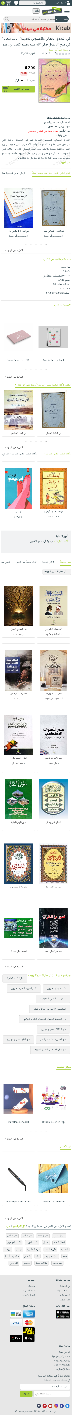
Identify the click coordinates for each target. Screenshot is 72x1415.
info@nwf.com (62, 1365)
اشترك (26, 1394)
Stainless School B (18, 1122)
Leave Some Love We (18, 360)
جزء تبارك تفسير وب (18, 887)
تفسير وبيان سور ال (18, 951)
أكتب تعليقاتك (60, 541)
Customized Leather (53, 1202)
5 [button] (26, 244)
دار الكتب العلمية (15, 978)
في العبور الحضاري (18, 433)
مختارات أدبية (12, 1256)
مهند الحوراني (17, 763)
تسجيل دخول (61, 3)
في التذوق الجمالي (53, 433)
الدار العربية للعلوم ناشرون (24, 988)
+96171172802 (62, 1361)
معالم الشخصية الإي (18, 694)
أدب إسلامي (59, 1236)
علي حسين (52, 763)
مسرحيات (57, 1263)
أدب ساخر (27, 1236)
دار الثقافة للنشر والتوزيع (53, 1029)
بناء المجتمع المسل (18, 629)
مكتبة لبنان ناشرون (56, 988)
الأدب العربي (32, 1242)
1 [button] (46, 244)
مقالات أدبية (41, 1263)
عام (37, 1256)
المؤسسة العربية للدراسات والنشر (50, 1009)
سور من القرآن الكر (53, 887)
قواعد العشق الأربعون (53, 512)
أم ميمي (18, 512)
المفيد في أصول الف (53, 694)
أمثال (45, 1242)
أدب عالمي (12, 1236)
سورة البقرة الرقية (18, 823)
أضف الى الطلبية (21, 89)
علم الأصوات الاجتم (53, 758)
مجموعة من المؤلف (52, 699)
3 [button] (36, 244)
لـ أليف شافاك (53, 517)
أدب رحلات (43, 1236)
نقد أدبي (14, 1263)
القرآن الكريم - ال (53, 823)
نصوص (26, 1263)
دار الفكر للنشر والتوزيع (18, 1039)
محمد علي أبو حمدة (58, 50)
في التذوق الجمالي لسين (53, 231)
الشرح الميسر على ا (19, 758)
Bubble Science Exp (53, 1122)
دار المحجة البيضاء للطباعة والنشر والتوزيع (45, 1019)
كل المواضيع (19, 1226)
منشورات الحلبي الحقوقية (53, 999)
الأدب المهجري (14, 1242)
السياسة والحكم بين (53, 629)
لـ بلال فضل (18, 517)
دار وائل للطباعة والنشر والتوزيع (50, 1050)
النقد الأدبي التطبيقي (52, 276)
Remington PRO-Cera (18, 1202)
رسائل (19, 1249)
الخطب (64, 1249)
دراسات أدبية (33, 1249)
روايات (7, 1249)
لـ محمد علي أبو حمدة (53, 236)
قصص (27, 1256)
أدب (8, 1226)
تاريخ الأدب (50, 1249)
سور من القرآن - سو (53, 951)
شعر (65, 1256)
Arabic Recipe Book (53, 360)
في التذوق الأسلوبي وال (18, 231)
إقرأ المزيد (65, 162)
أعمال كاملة (59, 1242)
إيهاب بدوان (17, 634)
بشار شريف (17, 699)
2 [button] (41, 244)
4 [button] (31, 244)
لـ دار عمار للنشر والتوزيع (56, 572)
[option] (53, 210)
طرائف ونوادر (51, 1256)
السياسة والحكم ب (52, 634)
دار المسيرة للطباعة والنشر (53, 1039)
